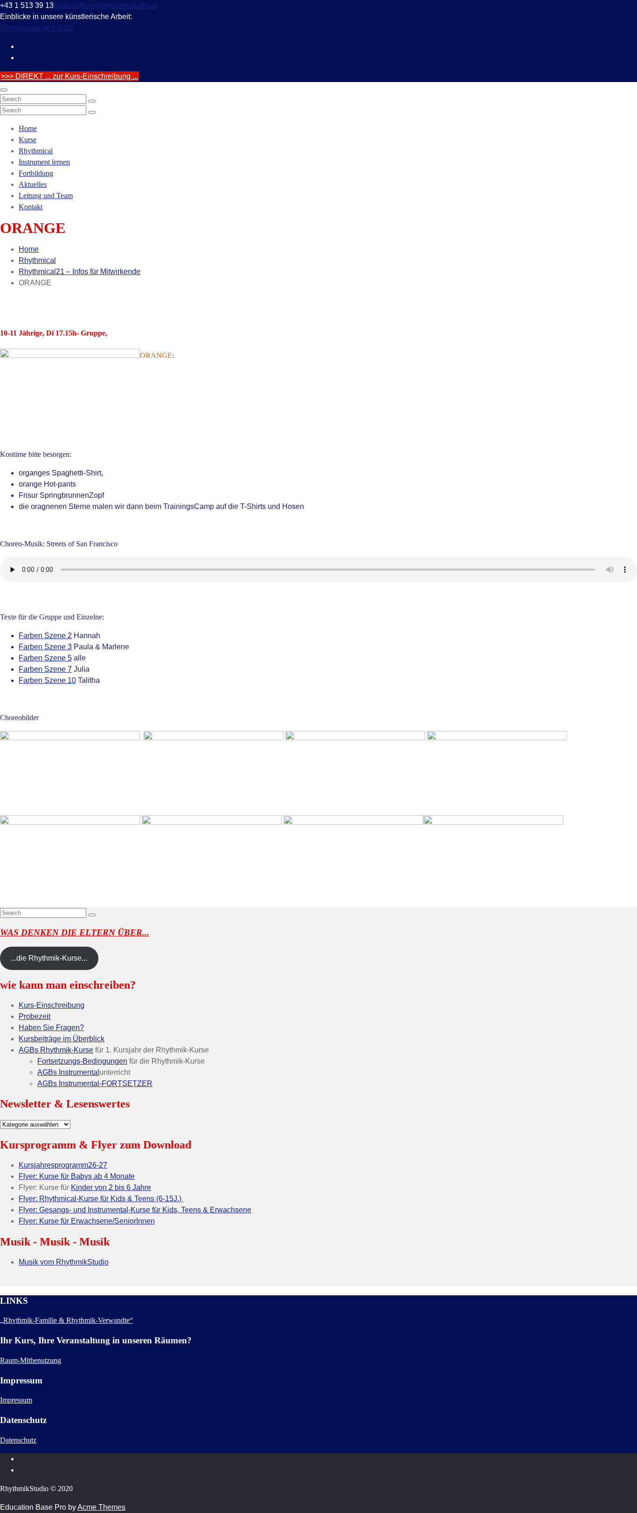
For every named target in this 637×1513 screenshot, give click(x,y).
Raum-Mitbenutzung (30, 1360)
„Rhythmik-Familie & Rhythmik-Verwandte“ (66, 1320)
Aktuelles (33, 184)
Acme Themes (101, 1507)
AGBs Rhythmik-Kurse (56, 1050)
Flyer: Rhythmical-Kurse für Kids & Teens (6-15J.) (101, 1199)
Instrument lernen (44, 162)
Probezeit (34, 1016)
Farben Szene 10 (47, 680)
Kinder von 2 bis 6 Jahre (111, 1187)
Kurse (27, 140)
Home (28, 128)
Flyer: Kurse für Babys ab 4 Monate (77, 1176)
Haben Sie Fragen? (51, 1028)
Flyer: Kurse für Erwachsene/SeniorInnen (87, 1221)
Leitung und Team (46, 195)
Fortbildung (36, 173)
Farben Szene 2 (45, 636)
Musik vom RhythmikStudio (64, 1262)
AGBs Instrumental (68, 1072)
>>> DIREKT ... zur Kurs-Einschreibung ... (69, 76)
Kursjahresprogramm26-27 (63, 1165)
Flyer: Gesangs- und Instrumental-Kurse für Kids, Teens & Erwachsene (135, 1210)
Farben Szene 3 (45, 647)
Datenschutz (18, 1440)
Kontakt (30, 207)
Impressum (16, 1400)
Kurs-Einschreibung (51, 1005)
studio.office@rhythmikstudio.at (105, 5)
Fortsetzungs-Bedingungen (82, 1061)
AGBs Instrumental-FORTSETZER (94, 1083)
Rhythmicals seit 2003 (36, 28)
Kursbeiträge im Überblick (61, 1039)
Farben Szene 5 (45, 658)
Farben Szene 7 (45, 669)
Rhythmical (36, 151)
